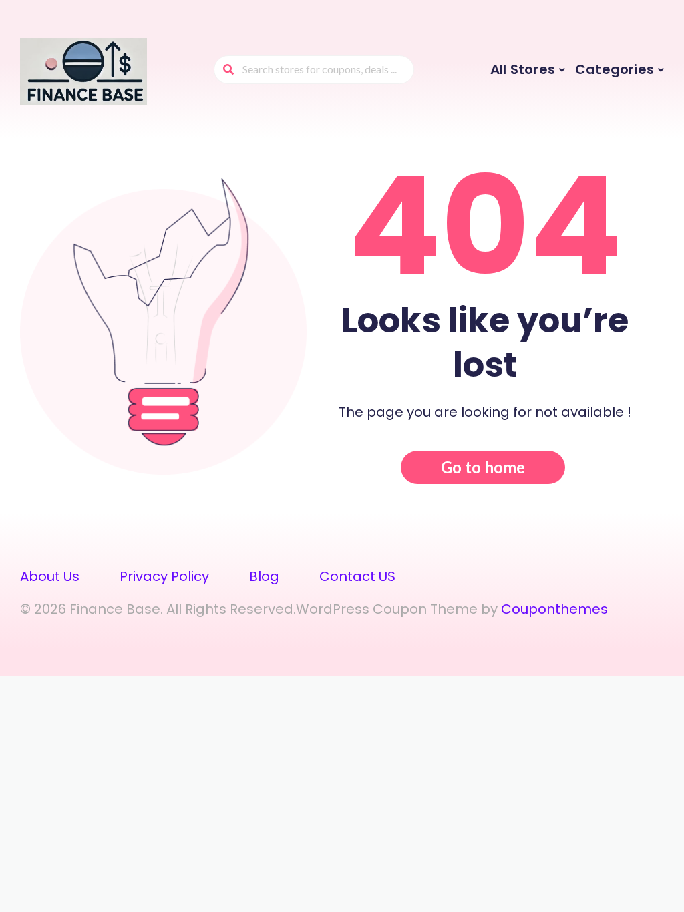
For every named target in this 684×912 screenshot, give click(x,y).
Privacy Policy (164, 576)
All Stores (522, 69)
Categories (614, 69)
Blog (264, 576)
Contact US (357, 576)
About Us (49, 576)
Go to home (483, 467)
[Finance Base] (83, 71)
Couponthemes (554, 609)
